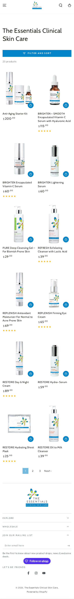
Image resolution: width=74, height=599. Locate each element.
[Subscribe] (69, 545)
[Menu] (4, 5)
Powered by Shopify (37, 591)
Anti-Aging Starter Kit (15, 113)
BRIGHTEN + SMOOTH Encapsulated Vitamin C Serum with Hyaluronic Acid (54, 117)
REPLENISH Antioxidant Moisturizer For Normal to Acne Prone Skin (18, 317)
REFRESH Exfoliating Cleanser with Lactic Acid (52, 249)
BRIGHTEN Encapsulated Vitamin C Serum (17, 184)
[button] (60, 5)
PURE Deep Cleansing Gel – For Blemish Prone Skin (19, 249)
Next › (47, 470)
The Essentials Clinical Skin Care (41, 587)
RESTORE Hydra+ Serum (52, 382)
